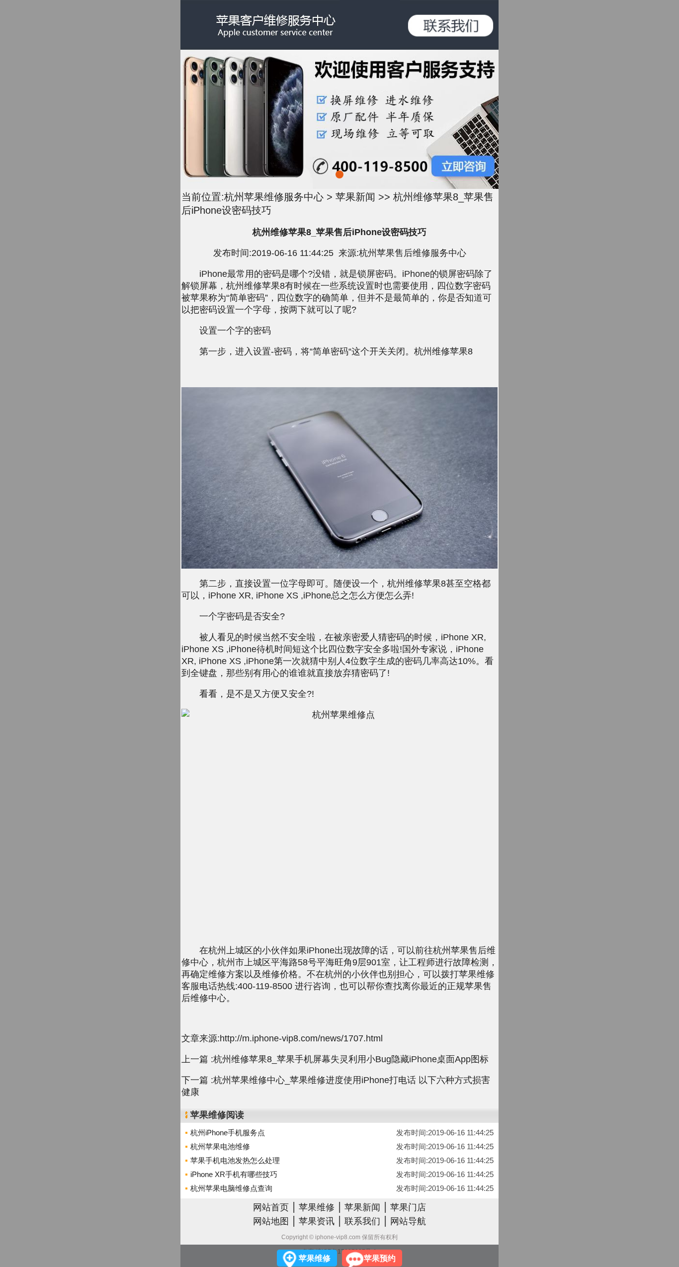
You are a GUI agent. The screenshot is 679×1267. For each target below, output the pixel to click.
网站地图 (271, 1221)
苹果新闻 (355, 196)
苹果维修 (317, 1207)
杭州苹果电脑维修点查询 (231, 1188)
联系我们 (362, 1221)
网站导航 (408, 1221)
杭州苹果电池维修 (220, 1146)
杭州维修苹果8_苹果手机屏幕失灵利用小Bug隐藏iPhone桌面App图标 (351, 1059)
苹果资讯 (317, 1221)
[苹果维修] (449, 24)
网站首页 (271, 1207)
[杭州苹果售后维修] (260, 25)
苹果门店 (408, 1207)
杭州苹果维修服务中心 (274, 196)
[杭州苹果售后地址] (339, 119)
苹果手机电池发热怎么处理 (235, 1160)
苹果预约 (380, 1258)
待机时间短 (278, 649)
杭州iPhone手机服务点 (227, 1132)
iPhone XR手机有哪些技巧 (233, 1174)
